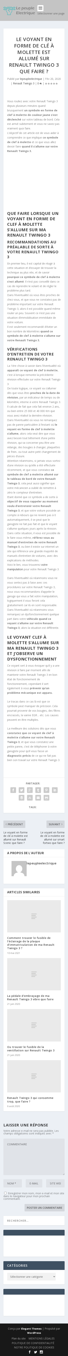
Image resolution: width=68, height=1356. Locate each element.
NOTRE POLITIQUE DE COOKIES (34, 1347)
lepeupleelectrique (31, 79)
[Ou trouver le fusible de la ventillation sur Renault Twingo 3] (34, 1025)
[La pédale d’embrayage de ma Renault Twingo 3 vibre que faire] (34, 974)
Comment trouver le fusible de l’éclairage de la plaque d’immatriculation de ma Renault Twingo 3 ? (31, 943)
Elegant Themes (31, 1328)
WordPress (34, 1333)
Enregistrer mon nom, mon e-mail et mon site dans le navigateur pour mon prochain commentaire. (33, 1196)
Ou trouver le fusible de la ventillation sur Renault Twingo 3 (31, 1048)
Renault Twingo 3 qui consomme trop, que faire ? (30, 1099)
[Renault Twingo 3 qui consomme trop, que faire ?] (34, 1076)
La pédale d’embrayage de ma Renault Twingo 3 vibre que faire (30, 997)
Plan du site (19, 1338)
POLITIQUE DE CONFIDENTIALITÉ (33, 1343)
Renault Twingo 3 (23, 83)
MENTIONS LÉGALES (42, 1338)
